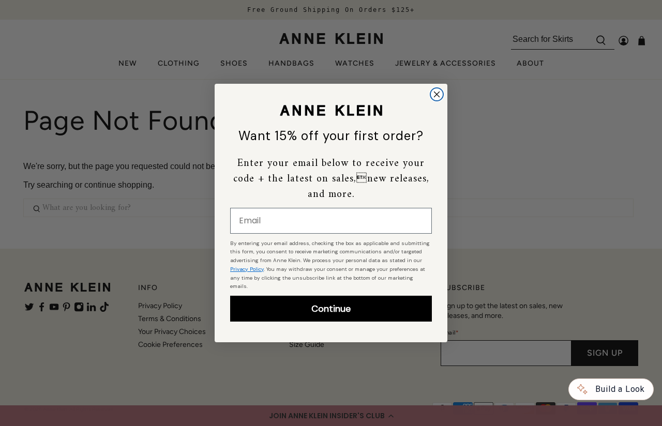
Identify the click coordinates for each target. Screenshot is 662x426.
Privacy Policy (247, 269)
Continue (331, 308)
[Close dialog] (436, 94)
